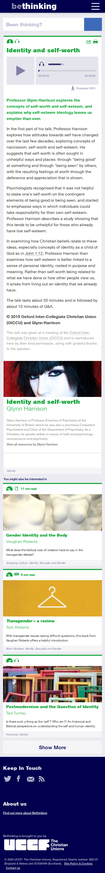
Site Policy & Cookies (78, 863)
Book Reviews (14, 648)
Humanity (11, 734)
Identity (11, 470)
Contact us (13, 867)
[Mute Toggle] (41, 64)
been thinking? (24, 24)
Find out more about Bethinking (25, 813)
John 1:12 (34, 253)
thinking (34, 6)
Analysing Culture (16, 562)
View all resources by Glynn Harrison (32, 444)
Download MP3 (85, 88)
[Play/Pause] (21, 71)
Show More (52, 747)
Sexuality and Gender (52, 562)
